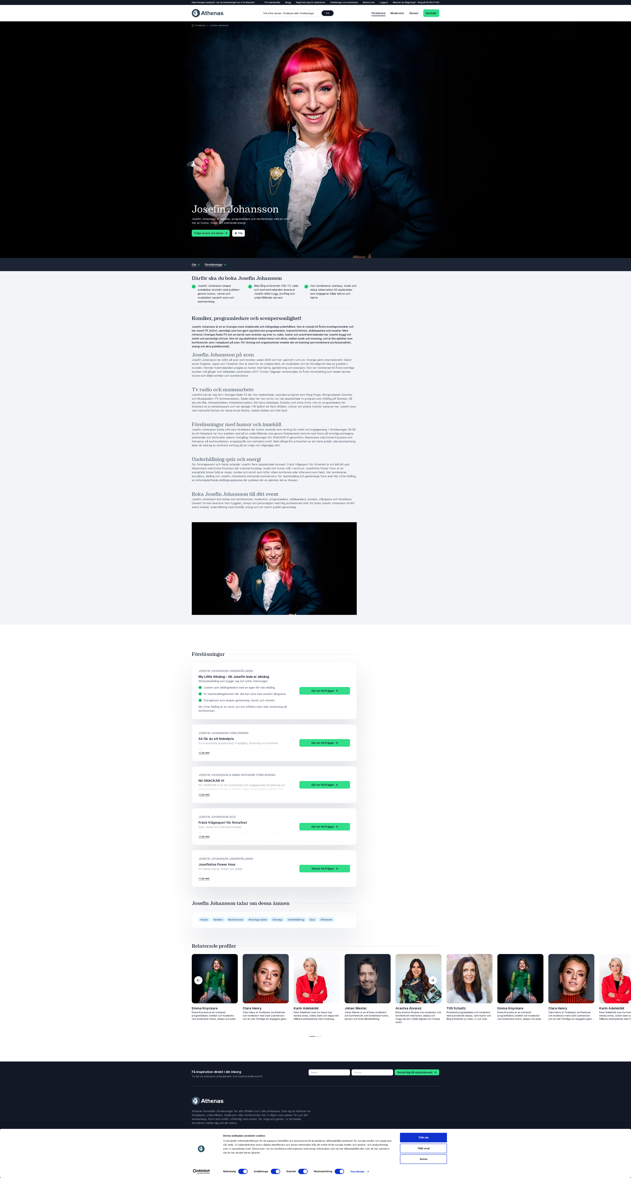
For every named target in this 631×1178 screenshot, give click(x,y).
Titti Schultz (150, 1008)
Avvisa (423, 1159)
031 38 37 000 (432, 2)
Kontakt (431, 13)
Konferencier (235, 919)
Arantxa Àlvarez (103, 1008)
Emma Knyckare (205, 1008)
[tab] (312, 1036)
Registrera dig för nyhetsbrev (310, 2)
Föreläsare (379, 13)
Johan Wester (50, 1008)
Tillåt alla (423, 1137)
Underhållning (296, 919)
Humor (204, 919)
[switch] (275, 1171)
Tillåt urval (424, 1148)
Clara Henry (252, 1008)
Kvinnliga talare (258, 919)
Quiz (312, 919)
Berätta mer (369, 2)
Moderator (397, 13)
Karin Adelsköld (306, 1008)
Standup (277, 919)
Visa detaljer (357, 1171)
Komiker (218, 919)
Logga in (384, 2)
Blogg (288, 2)
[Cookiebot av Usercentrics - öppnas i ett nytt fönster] (201, 1171)
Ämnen (413, 13)
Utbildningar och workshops (344, 2)
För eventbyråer (272, 2)
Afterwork (326, 919)
